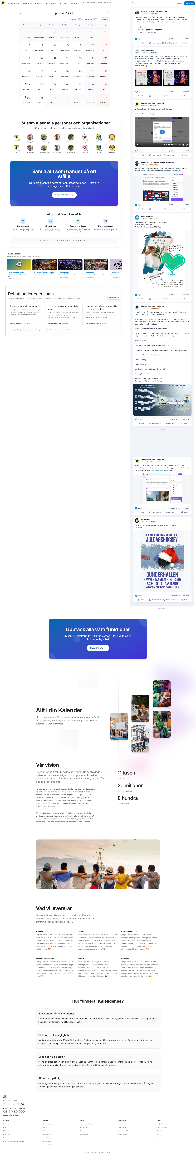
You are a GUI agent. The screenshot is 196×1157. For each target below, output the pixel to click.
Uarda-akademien (147, 50)
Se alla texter (114, 297)
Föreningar (6, 1131)
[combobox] (109, 2)
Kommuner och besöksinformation (14, 1141)
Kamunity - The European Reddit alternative (157, 162)
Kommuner (6, 1134)
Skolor (5, 1138)
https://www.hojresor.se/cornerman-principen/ (166, 22)
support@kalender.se (11, 1115)
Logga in (179, 3)
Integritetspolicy (162, 1127)
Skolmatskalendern (48, 1138)
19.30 (157, 61)
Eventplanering (46, 1141)
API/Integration (84, 1134)
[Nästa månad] (108, 13)
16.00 (149, 61)
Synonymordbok (47, 1145)
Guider (82, 1131)
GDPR (158, 1134)
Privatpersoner (8, 1124)
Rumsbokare (46, 1127)
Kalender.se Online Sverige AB (152, 103)
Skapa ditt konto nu (62, 195)
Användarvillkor (161, 1124)
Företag (5, 1127)
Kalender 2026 (123, 1134)
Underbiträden (161, 1138)
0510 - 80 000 (14, 1112)
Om (119, 1124)
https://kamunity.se (163, 470)
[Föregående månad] (21, 13)
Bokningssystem (47, 1124)
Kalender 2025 (123, 1131)
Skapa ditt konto (96, 648)
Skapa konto (189, 3)
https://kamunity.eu (174, 171)
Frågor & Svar (84, 1127)
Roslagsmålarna (147, 216)
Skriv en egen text (28, 330)
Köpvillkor (160, 1131)
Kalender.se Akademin (87, 1124)
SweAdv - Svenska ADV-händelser (154, 11)
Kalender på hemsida (48, 1131)
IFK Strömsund (146, 519)
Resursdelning (46, 1134)
